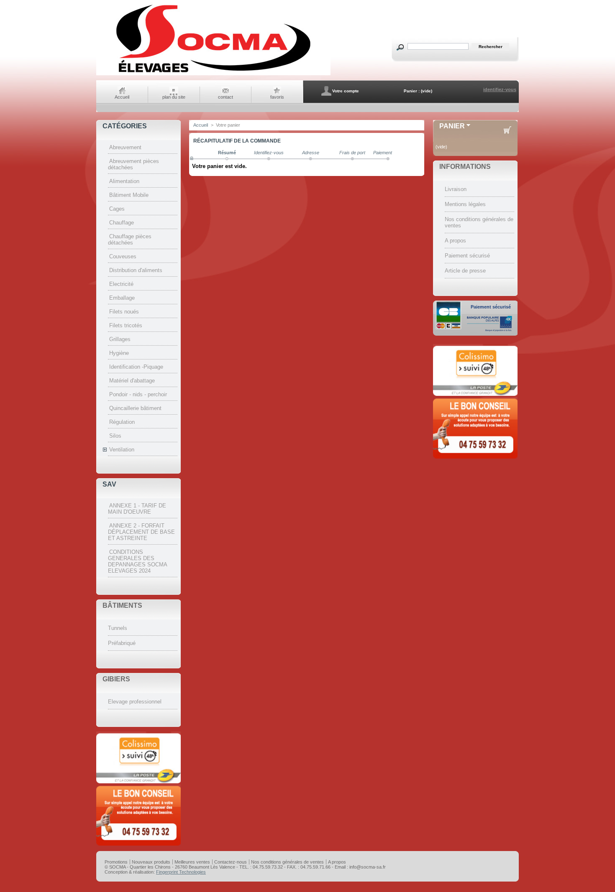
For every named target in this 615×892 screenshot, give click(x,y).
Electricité (121, 284)
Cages (117, 209)
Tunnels (117, 628)
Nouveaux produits (151, 861)
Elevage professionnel (134, 701)
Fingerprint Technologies (181, 871)
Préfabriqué (122, 643)
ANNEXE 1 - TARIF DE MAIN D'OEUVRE (137, 508)
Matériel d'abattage (132, 380)
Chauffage (121, 222)
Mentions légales (465, 204)
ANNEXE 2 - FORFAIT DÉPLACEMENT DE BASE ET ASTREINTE (141, 531)
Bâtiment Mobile (129, 195)
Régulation (122, 422)
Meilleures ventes (192, 861)
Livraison (455, 189)
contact (225, 96)
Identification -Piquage (136, 367)
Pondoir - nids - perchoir (138, 394)
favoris (277, 96)
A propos (455, 240)
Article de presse (465, 271)
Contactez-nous (230, 861)
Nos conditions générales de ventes (287, 861)
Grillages (120, 339)
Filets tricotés (125, 325)
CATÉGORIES (124, 126)
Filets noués (124, 311)
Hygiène (119, 353)
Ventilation (121, 449)
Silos (115, 436)
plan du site (173, 96)
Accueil (122, 96)
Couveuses (122, 256)
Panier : (412, 91)
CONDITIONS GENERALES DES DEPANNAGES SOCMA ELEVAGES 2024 (137, 561)
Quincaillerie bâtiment (135, 408)
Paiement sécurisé (467, 255)
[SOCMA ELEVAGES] (213, 74)
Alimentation (124, 181)
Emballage (122, 298)
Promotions (116, 861)
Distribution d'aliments (135, 270)
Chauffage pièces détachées (129, 239)
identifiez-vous (499, 89)
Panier (452, 126)
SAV (109, 484)
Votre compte (345, 91)
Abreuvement (125, 147)
